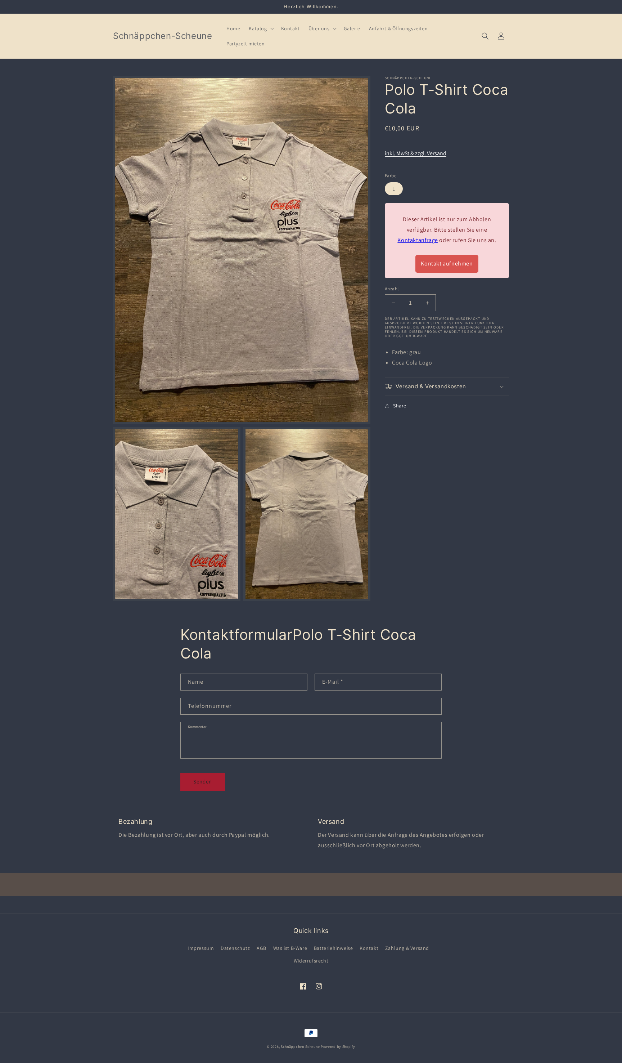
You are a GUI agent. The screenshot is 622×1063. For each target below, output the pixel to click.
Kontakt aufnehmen (447, 263)
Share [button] (399, 405)
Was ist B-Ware (290, 948)
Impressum (201, 948)
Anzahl (391, 289)
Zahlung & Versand (407, 948)
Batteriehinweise (333, 948)
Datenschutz (235, 948)
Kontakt (369, 948)
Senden (202, 781)
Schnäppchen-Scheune (301, 1046)
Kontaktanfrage (417, 240)
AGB (261, 948)
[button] (260, 28)
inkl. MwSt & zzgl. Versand (415, 153)
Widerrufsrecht (311, 960)
